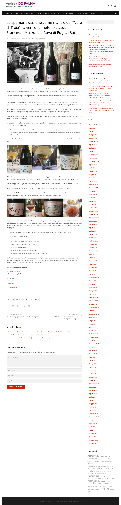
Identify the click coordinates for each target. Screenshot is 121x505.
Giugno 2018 (93, 321)
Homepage (13, 287)
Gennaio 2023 (93, 211)
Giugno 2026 (93, 131)
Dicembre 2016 (94, 380)
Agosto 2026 (93, 125)
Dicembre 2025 (94, 141)
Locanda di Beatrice (102, 471)
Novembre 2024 (94, 158)
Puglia (37, 299)
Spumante (103, 486)
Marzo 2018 (93, 331)
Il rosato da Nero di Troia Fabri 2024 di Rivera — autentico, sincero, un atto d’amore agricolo (101, 103)
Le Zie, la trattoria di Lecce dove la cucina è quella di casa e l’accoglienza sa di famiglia (101, 81)
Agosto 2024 (93, 165)
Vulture (95, 491)
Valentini (112, 489)
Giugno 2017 (93, 360)
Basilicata (90, 459)
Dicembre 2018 (94, 304)
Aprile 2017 (92, 367)
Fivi (107, 466)
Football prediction (95, 93)
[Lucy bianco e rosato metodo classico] (63, 63)
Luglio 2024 (92, 168)
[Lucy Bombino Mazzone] (44, 157)
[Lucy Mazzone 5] (19, 159)
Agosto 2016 (93, 394)
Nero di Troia (103, 478)
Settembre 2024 (94, 161)
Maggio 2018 (93, 324)
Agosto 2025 (93, 145)
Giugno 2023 (93, 201)
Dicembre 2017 (94, 340)
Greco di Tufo (94, 468)
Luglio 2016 (92, 397)
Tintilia (110, 486)
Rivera (102, 484)
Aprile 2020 (92, 271)
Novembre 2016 (94, 384)
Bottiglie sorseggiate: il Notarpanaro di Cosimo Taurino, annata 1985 (101, 110)
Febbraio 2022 (93, 241)
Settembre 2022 (94, 224)
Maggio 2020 (93, 267)
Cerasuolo (91, 466)
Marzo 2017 (93, 370)
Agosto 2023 (93, 194)
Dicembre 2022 (94, 214)
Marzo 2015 (93, 437)
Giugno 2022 (93, 234)
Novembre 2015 (94, 417)
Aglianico (102, 456)
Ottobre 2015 (93, 420)
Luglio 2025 (92, 148)
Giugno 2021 (93, 261)
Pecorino (91, 480)
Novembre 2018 (94, 307)
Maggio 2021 (93, 264)
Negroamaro (92, 478)
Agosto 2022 (93, 228)
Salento (89, 486)
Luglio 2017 (92, 357)
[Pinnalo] (28, 306)
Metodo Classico (28, 299)
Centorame (104, 463)
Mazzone (18, 299)
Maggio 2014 (93, 443)
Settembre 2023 (94, 191)
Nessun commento (39, 38)
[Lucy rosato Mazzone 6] (35, 208)
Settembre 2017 (94, 350)
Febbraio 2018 (93, 334)
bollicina (96, 459)
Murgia (103, 476)
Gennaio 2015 (93, 440)
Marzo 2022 (93, 238)
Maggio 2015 (93, 433)
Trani (97, 489)
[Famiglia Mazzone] (25, 62)
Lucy (12, 299)
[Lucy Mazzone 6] (69, 157)
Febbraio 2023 (93, 208)
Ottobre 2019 (93, 281)
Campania (102, 461)
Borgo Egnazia (95, 461)
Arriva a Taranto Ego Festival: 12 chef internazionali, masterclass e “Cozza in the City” (33, 332)
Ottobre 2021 (93, 248)
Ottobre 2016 (93, 387)
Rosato (107, 484)
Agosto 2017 (93, 354)
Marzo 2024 (93, 181)
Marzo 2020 (93, 274)
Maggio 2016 (93, 404)
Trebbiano (104, 488)
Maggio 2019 (93, 291)
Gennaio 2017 (93, 377)
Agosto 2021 (93, 254)
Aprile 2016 (92, 407)
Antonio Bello (93, 108)
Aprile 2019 (92, 294)
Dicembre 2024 (94, 155)
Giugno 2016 (93, 400)
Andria (108, 456)
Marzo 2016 (93, 410)
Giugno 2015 (93, 430)
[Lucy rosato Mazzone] (16, 208)
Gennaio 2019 (93, 301)
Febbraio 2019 (93, 297)
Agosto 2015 (93, 423)
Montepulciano (93, 476)
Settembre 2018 (94, 314)
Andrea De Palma (26, 38)
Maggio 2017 (93, 364)
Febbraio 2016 (93, 414)
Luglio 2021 (92, 257)
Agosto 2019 (93, 287)
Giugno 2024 (93, 171)
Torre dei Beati (91, 489)
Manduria (95, 473)
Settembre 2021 (94, 251)
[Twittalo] (13, 306)
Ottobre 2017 (93, 347)
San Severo (95, 486)
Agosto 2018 (93, 317)
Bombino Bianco (104, 458)
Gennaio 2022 (93, 244)
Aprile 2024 (92, 178)
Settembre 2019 (94, 284)
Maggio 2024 (93, 174)
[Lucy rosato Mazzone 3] (72, 208)
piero (90, 101)
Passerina (111, 478)
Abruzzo (92, 456)
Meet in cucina (102, 473)
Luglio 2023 (92, 198)
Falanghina (103, 466)
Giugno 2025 (93, 151)
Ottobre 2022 (93, 221)
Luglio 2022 (92, 231)
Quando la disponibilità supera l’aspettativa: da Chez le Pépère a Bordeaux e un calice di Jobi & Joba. (100, 59)
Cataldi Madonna (96, 463)
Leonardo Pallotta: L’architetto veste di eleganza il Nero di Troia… (27, 335)
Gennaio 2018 (93, 337)
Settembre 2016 (94, 390)
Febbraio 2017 (93, 374)
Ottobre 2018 (93, 311)
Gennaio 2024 (93, 188)
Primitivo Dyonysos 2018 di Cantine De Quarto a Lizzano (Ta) (25, 338)
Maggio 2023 (93, 204)
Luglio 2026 (92, 128)
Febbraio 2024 (93, 184)
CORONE (97, 466)
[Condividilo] (8, 306)
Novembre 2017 (94, 344)
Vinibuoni (90, 491)
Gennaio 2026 (93, 138)
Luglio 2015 (92, 427)
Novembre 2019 (94, 277)
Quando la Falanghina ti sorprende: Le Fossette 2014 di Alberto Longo (100, 95)
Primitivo (100, 481)
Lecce (95, 471)
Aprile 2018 (92, 327)
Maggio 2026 (93, 135)
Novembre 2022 (94, 218)
